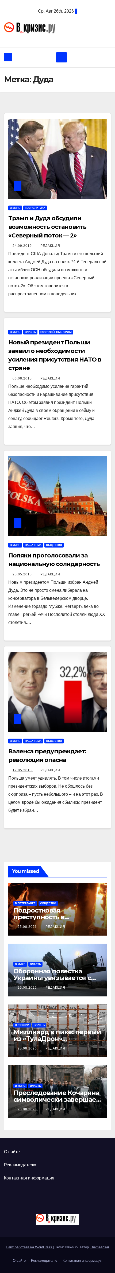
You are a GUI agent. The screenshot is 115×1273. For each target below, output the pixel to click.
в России (22, 1024)
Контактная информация (29, 1178)
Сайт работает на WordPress (29, 1247)
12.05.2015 (23, 770)
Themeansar (99, 1247)
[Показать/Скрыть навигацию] (61, 57)
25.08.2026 (28, 927)
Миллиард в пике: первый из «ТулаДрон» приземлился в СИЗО (57, 1038)
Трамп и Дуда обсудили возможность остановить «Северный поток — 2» (47, 227)
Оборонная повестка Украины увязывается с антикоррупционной (52, 977)
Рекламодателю (20, 1165)
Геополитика (35, 207)
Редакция (50, 246)
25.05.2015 (23, 574)
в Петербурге (25, 903)
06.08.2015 (23, 378)
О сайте (12, 1151)
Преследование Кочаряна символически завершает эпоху (56, 1099)
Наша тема (33, 545)
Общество (54, 545)
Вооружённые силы (56, 331)
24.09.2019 (23, 246)
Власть (30, 331)
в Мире (15, 207)
